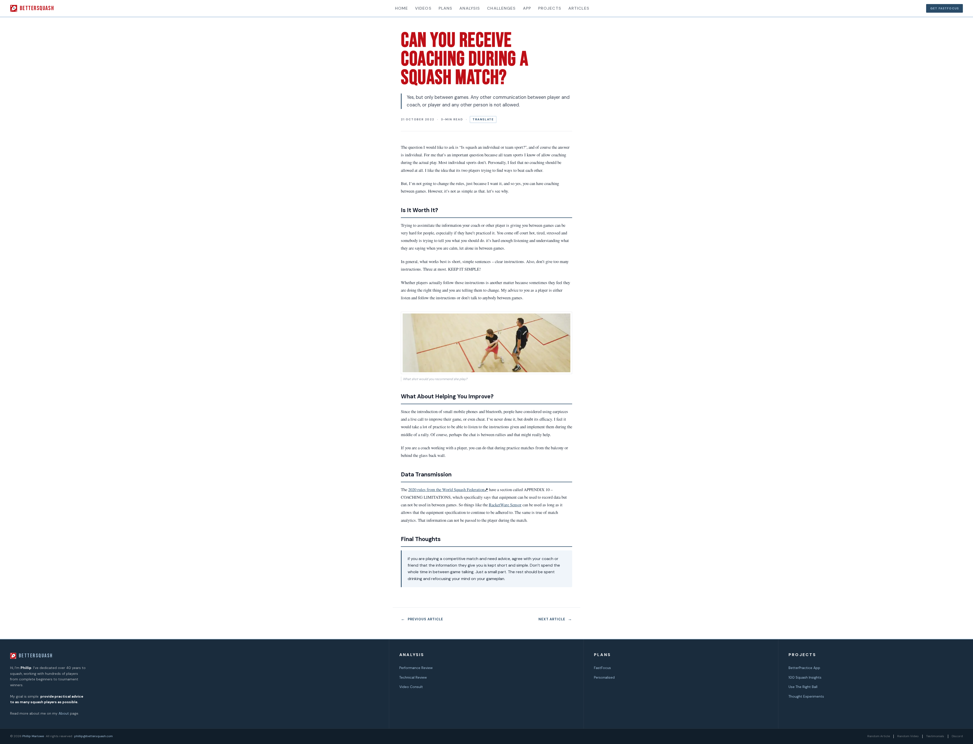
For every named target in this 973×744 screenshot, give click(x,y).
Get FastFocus (944, 8)
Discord (957, 736)
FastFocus (602, 668)
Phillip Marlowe (33, 736)
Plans (446, 8)
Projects (549, 8)
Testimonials (935, 736)
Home (401, 8)
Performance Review (416, 668)
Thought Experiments (806, 696)
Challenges (501, 8)
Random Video (908, 736)
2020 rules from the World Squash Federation (448, 489)
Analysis (469, 8)
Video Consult (411, 687)
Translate (483, 119)
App (527, 8)
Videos (423, 8)
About (64, 713)
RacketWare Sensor (505, 505)
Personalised (604, 677)
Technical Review (413, 677)
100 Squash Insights (805, 677)
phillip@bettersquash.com (93, 736)
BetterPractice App (804, 668)
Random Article (878, 736)
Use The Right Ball (803, 687)
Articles (578, 8)
